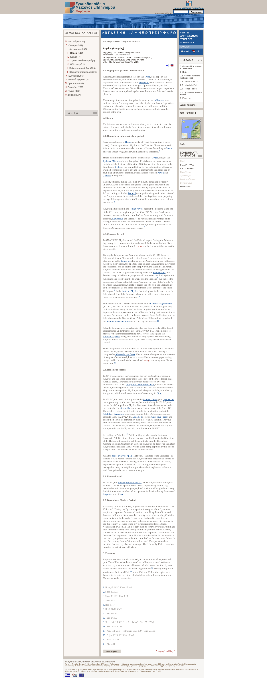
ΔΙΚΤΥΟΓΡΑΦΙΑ (187, 168)
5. (104, 604)
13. (105, 639)
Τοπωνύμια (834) (76, 41)
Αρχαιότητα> (127, 41)
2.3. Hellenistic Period (189, 85)
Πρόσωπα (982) (76, 83)
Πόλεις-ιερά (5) (77, 64)
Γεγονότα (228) (75, 87)
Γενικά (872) (74, 91)
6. (104, 609)
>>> (182, 144)
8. (104, 617)
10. (105, 626)
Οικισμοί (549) (75, 45)
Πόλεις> (136, 41)
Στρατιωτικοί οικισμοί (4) (82, 60)
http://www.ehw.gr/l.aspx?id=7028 (123, 62)
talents (141, 246)
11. (105, 630)
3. (104, 596)
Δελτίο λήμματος (188, 105)
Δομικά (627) (74, 95)
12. (105, 635)
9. (104, 622)
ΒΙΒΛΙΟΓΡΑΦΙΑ (187, 165)
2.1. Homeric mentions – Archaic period (191, 77)
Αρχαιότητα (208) (78, 49)
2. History (184, 72)
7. (104, 613)
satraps (147, 360)
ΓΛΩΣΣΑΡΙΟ (185, 186)
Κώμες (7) (75, 57)
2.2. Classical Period (189, 81)
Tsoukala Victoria (121, 52)
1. (104, 587)
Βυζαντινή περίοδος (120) (82, 68)
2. (104, 591)
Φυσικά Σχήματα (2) (78, 79)
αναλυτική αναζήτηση (163, 13)
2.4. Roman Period (188, 89)
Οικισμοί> (118, 41)
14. (105, 644)
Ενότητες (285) (76, 76)
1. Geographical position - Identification (190, 67)
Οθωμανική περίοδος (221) (83, 72)
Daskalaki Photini (122, 55)
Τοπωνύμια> (108, 41)
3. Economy (185, 98)
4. (104, 600)
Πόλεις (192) (76, 53)
